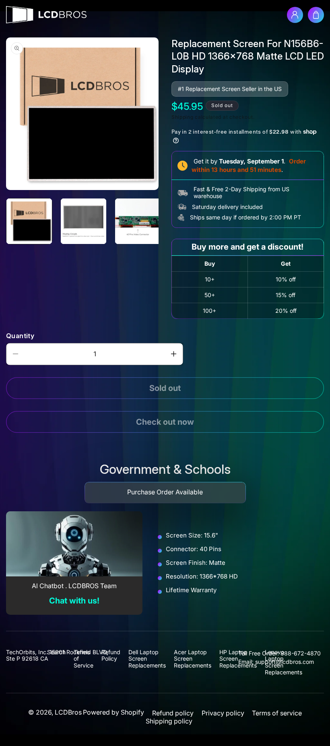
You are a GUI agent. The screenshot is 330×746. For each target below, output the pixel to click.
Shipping (182, 117)
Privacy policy (223, 713)
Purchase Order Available (165, 492)
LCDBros (68, 712)
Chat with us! (74, 600)
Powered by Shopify (113, 712)
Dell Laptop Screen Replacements (147, 659)
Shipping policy (169, 721)
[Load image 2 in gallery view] (83, 221)
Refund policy (173, 713)
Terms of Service (83, 659)
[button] (316, 15)
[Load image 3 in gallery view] (138, 221)
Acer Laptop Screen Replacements (192, 659)
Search (56, 652)
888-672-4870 (300, 653)
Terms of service (277, 713)
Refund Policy (110, 655)
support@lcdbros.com (284, 661)
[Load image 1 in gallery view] (29, 221)
